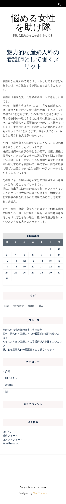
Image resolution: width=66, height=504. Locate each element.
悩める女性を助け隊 (33, 22)
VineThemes (40, 493)
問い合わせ (18, 305)
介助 (6, 305)
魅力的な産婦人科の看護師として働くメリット (28, 349)
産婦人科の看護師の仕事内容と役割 (22, 329)
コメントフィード (12, 439)
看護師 (31, 305)
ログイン (7, 431)
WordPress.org (11, 443)
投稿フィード (10, 435)
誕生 (41, 305)
